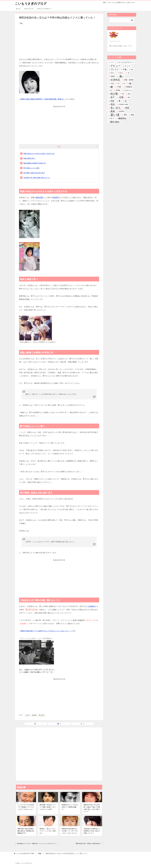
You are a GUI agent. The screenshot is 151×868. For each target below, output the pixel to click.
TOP (25, 853)
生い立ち (41, 715)
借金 (132, 69)
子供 (119, 87)
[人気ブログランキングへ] (114, 36)
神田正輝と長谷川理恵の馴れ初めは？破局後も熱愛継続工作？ (26, 831)
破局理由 (121, 111)
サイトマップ (28, 9)
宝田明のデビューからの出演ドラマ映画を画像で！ (70, 807)
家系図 (118, 90)
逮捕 (132, 115)
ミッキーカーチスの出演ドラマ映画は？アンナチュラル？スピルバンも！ (26, 807)
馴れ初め (115, 122)
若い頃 (114, 114)
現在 (112, 104)
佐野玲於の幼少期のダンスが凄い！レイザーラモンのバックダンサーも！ (70, 831)
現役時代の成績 (123, 104)
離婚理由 (122, 118)
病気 (127, 108)
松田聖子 (56, 197)
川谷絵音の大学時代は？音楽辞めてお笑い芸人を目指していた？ (92, 831)
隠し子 (112, 118)
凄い (121, 76)
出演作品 (115, 79)
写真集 (112, 76)
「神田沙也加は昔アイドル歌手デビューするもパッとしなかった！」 (45, 631)
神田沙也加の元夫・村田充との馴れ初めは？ (88, 843)
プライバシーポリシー (44, 9)
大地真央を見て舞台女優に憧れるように (36, 177)
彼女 (129, 94)
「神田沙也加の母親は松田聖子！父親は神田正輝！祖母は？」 (42, 99)
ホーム (18, 9)
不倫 (124, 69)
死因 (112, 101)
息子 (112, 97)
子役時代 (128, 87)
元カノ (112, 73)
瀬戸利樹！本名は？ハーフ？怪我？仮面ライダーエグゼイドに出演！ (48, 807)
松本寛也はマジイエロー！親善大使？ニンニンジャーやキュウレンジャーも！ (38, 843)
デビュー (115, 66)
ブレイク (114, 69)
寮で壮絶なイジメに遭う (31, 168)
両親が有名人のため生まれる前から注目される (38, 153)
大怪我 (112, 83)
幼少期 (34, 715)
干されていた (128, 90)
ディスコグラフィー (126, 62)
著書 (125, 115)
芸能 (21, 23)
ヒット (127, 66)
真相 (112, 111)
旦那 (121, 97)
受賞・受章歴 (128, 80)
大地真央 (91, 606)
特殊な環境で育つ (29, 158)
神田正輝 (39, 197)
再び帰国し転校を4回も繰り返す (34, 173)
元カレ (121, 73)
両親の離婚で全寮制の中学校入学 (34, 163)
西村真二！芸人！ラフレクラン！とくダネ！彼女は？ (48, 831)
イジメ (27, 715)
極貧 (129, 97)
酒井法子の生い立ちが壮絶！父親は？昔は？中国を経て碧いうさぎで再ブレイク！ (92, 808)
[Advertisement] (59, 40)
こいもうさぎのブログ (31, 3)
